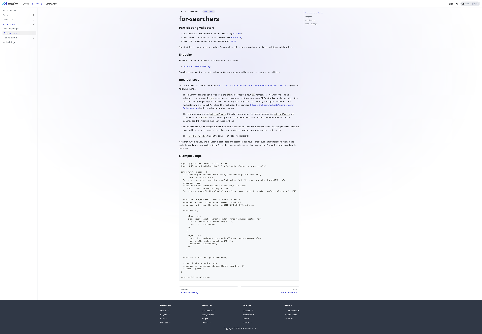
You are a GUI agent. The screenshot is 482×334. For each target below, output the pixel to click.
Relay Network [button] (9, 10)
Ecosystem (37, 3)
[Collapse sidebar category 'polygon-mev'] (33, 24)
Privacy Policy (290, 314)
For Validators (10, 37)
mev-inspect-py (11, 28)
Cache (5, 15)
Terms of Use (290, 310)
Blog (451, 3)
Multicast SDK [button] (9, 19)
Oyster (26, 3)
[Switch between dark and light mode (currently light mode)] (457, 4)
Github (246, 322)
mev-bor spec (310, 20)
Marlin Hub (207, 310)
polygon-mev (9, 24)
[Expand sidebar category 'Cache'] (33, 15)
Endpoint (308, 16)
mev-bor (164, 322)
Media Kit (288, 318)
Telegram (247, 314)
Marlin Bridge (9, 42)
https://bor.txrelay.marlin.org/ (197, 66)
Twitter (205, 322)
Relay (162, 318)
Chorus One (235, 37)
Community (50, 3)
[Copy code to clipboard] (296, 163)
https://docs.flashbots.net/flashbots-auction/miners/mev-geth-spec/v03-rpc (254, 85)
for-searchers (10, 33)
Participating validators (314, 13)
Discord (246, 310)
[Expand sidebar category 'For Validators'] (33, 38)
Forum (246, 318)
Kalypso (164, 314)
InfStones (236, 33)
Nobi (233, 41)
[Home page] (181, 11)
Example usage (311, 24)
